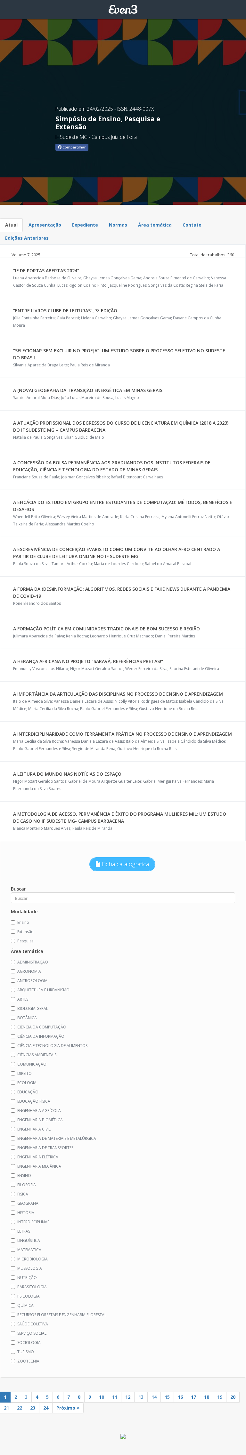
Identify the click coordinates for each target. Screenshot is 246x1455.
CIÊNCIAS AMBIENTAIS (36, 1055)
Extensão (25, 931)
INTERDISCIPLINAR (33, 1222)
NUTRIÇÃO (27, 1277)
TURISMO (25, 1352)
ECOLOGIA (27, 1082)
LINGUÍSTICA (28, 1240)
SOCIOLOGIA (29, 1342)
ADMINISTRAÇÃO (32, 962)
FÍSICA (22, 1194)
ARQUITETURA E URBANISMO (43, 990)
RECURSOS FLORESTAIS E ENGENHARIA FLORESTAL (61, 1314)
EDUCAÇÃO (27, 1092)
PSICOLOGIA (28, 1296)
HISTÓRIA (25, 1212)
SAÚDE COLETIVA (32, 1324)
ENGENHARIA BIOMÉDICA (40, 1120)
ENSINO (24, 1175)
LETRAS (23, 1231)
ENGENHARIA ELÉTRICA (37, 1157)
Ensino (23, 922)
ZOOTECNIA (28, 1361)
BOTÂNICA (27, 1017)
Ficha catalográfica (124, 864)
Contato (192, 225)
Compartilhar (74, 147)
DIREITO (24, 1073)
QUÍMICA (25, 1305)
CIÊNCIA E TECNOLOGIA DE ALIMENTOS (52, 1045)
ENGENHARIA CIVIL (34, 1129)
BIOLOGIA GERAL (32, 1008)
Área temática (155, 225)
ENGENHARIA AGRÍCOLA (39, 1110)
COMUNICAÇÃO (31, 1064)
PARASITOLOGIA (32, 1287)
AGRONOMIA (29, 971)
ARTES (22, 999)
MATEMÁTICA (29, 1249)
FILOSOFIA (26, 1184)
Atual (11, 225)
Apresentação (45, 225)
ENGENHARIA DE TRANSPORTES (45, 1147)
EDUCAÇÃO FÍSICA (33, 1101)
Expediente (85, 225)
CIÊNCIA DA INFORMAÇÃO (40, 1036)
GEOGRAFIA (27, 1203)
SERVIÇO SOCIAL (31, 1333)
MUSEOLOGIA (29, 1268)
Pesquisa (25, 941)
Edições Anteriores (27, 238)
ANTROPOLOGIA (32, 980)
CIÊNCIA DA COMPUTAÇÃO (41, 1027)
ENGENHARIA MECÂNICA (39, 1166)
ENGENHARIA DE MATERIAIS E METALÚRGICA (56, 1138)
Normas (118, 225)
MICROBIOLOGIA (32, 1259)
